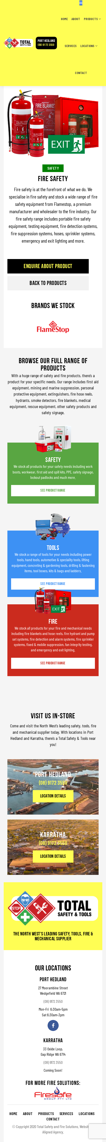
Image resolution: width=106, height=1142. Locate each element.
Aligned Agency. (53, 1132)
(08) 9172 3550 (46, 43)
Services (71, 46)
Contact (81, 73)
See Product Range (53, 491)
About (75, 19)
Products (91, 19)
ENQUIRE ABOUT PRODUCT (48, 267)
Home (64, 19)
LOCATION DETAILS (53, 796)
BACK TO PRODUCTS (48, 283)
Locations (87, 46)
